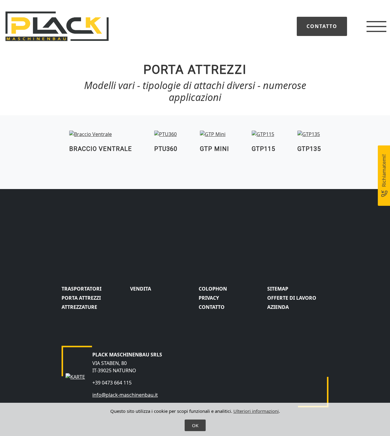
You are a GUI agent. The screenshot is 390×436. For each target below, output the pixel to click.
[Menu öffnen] (376, 26)
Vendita (140, 288)
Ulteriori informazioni (256, 411)
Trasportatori (81, 288)
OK (195, 425)
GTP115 (263, 148)
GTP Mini (214, 148)
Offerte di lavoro (291, 298)
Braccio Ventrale (100, 148)
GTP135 (309, 148)
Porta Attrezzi (81, 298)
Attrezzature (79, 307)
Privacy (209, 298)
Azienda (278, 307)
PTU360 (165, 148)
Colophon (213, 288)
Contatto (322, 26)
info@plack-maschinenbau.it (125, 394)
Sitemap (277, 288)
